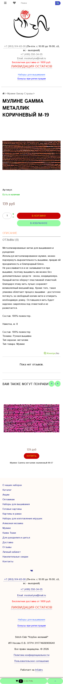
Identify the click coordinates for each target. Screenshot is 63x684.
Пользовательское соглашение (31, 661)
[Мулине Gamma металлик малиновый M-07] (31, 418)
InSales (39, 670)
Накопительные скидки (15, 557)
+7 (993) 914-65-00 (14, 46)
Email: (20, 58)
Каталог (6, 490)
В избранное (38, 223)
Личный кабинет (11, 552)
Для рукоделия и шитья (16, 537)
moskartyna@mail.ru (35, 58)
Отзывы (6, 547)
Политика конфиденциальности (31, 655)
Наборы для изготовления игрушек (22, 518)
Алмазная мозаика (12, 523)
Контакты (7, 561)
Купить (32, 456)
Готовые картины (12, 509)
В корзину (39, 216)
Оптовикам (8, 499)
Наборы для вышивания (31, 74)
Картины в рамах (12, 514)
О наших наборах (12, 485)
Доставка (7, 542)
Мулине (6, 528)
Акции (5, 495)
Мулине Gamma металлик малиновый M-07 (31, 462)
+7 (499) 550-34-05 (31, 54)
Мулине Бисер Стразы (20, 93)
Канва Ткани (9, 533)
